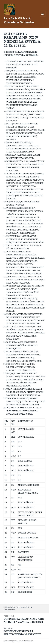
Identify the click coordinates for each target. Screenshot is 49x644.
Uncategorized (9, 610)
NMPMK (26, 607)
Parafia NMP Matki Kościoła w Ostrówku (19, 20)
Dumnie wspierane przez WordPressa (18, 641)
